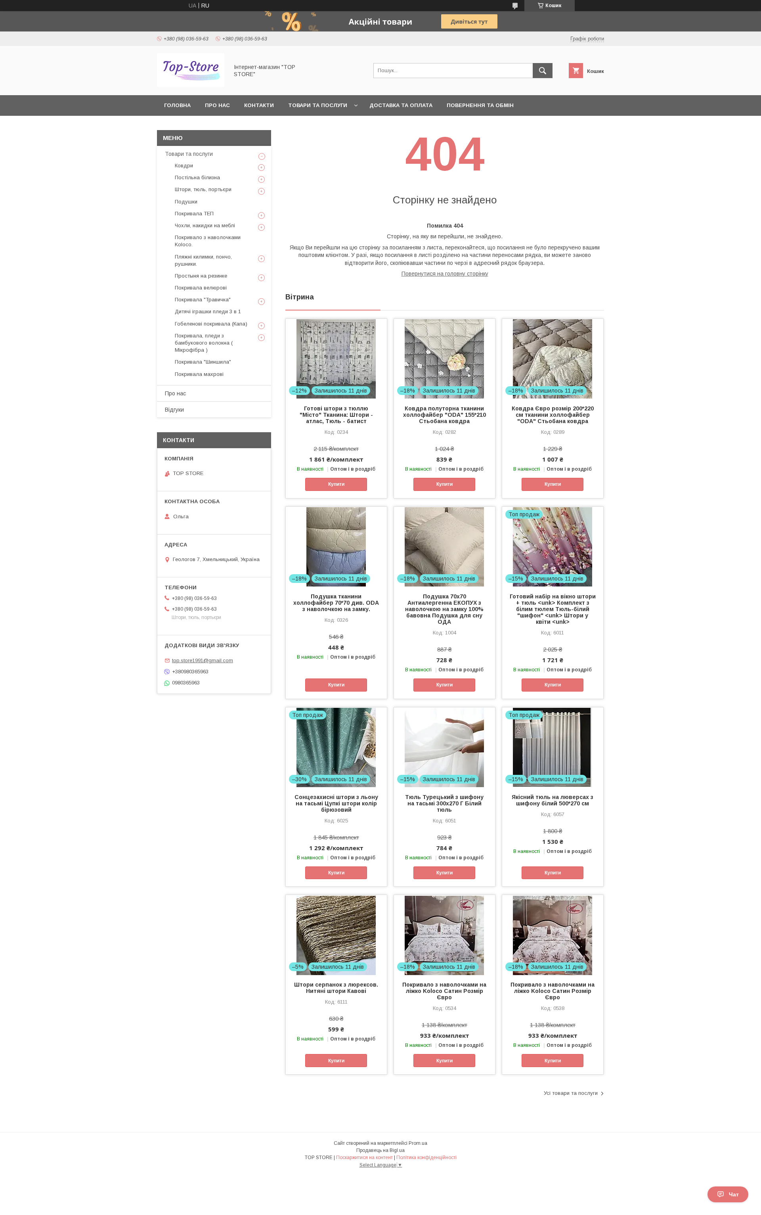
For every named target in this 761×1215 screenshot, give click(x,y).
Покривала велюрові (201, 288)
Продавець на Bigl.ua (380, 1150)
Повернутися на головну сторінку (445, 273)
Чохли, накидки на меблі (205, 225)
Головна (177, 105)
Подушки (186, 202)
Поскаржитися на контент (364, 1157)
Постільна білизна (197, 177)
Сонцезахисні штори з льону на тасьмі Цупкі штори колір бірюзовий (336, 803)
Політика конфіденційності (426, 1157)
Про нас (217, 105)
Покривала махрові (199, 374)
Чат (734, 1194)
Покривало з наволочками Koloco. (208, 240)
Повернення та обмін (480, 105)
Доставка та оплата (400, 105)
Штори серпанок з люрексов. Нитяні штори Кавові (336, 987)
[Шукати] (543, 70)
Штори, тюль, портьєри (203, 189)
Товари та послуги (317, 105)
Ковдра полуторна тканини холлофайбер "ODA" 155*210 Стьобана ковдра (444, 414)
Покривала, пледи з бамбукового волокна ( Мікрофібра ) (204, 343)
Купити (336, 484)
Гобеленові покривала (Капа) (211, 324)
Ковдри (184, 166)
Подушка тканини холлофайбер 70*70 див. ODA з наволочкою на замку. (336, 602)
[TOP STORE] (190, 85)
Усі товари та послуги (571, 1093)
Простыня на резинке (201, 276)
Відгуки (174, 409)
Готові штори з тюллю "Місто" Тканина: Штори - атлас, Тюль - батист (336, 414)
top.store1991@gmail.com (202, 660)
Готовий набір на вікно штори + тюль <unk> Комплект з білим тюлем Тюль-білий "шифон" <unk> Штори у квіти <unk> (553, 609)
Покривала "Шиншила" (203, 362)
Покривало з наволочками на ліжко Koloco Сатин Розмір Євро (444, 990)
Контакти (259, 105)
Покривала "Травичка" (203, 300)
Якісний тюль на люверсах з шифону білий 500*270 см (552, 800)
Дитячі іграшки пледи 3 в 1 (208, 311)
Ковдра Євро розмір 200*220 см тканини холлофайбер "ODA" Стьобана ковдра (553, 414)
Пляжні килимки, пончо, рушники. (203, 260)
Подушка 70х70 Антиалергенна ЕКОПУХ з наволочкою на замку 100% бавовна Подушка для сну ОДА (444, 609)
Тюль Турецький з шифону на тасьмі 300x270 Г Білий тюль (444, 803)
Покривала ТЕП (194, 214)
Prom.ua (418, 1143)
